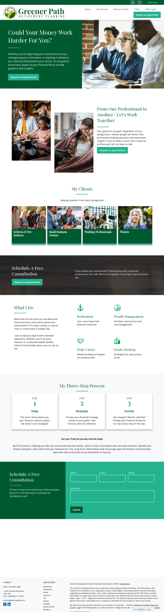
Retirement (47, 586)
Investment (47, 589)
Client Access (153, 2)
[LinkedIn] (133, 2)
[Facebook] (139, 2)
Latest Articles (48, 607)
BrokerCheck (125, 584)
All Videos (47, 610)
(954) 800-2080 (15, 587)
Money (46, 601)
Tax (44, 598)
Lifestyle (46, 604)
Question (75, 488)
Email (102, 472)
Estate (45, 592)
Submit (76, 509)
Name (73, 472)
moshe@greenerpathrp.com (14, 600)
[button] (88, 9)
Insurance (47, 595)
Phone (131, 472)
